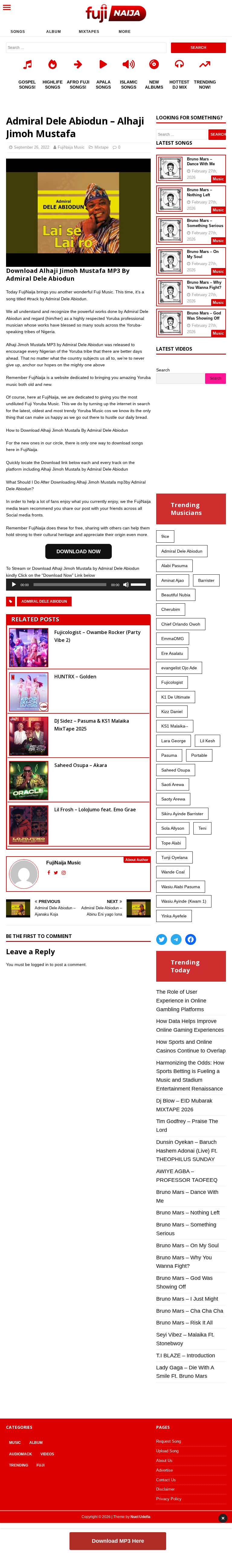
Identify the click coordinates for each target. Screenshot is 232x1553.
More (125, 32)
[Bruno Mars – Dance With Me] (170, 176)
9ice (165, 536)
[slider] (139, 584)
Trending (18, 1465)
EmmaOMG (172, 638)
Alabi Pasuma (174, 565)
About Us (164, 1460)
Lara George (173, 740)
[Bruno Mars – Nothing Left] (170, 207)
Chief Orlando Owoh (180, 624)
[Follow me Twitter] (56, 872)
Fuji (40, 1465)
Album (53, 32)
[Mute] (126, 585)
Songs (18, 32)
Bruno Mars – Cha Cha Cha (189, 1311)
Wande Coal (173, 872)
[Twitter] (161, 939)
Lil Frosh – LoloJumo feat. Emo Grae (95, 809)
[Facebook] (190, 939)
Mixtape (101, 147)
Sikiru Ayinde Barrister (182, 813)
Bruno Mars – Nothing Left (199, 192)
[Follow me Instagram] (64, 872)
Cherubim (170, 609)
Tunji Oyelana (174, 857)
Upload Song (167, 1451)
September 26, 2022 (31, 147)
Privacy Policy (169, 1499)
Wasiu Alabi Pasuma (180, 886)
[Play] (14, 585)
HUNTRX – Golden (75, 676)
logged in (40, 964)
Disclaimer (165, 1489)
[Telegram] (176, 939)
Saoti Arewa (172, 784)
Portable (199, 755)
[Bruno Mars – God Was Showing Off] (170, 331)
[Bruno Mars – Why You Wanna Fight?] (170, 300)
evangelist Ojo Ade (179, 667)
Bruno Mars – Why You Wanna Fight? (204, 285)
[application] (78, 585)
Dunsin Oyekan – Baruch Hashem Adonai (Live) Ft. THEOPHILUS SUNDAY (187, 1151)
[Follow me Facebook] (49, 872)
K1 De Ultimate (175, 697)
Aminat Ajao (172, 580)
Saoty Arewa (173, 799)
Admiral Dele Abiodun (44, 601)
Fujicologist (172, 682)
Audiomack (20, 1454)
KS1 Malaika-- (174, 726)
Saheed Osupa (175, 770)
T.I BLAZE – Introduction (185, 1356)
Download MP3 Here (118, 1541)
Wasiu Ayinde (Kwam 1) (183, 901)
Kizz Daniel (171, 711)
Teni (202, 828)
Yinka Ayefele (174, 916)
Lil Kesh (207, 740)
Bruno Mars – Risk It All (184, 1323)
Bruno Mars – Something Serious (205, 223)
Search (163, 370)
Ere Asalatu (172, 653)
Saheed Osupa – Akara (80, 765)
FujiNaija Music (71, 147)
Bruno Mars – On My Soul (187, 1245)
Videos (47, 1454)
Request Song (168, 1441)
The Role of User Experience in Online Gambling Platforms (181, 1000)
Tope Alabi (171, 843)
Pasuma (169, 755)
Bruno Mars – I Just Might (187, 1299)
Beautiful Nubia (175, 594)
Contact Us (166, 1480)
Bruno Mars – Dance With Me (201, 161)
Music (15, 1443)
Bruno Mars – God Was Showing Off (204, 315)
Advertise (164, 1470)
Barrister (206, 580)
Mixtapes (89, 32)
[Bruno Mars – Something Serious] (170, 238)
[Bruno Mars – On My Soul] (170, 269)
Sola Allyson (172, 828)
